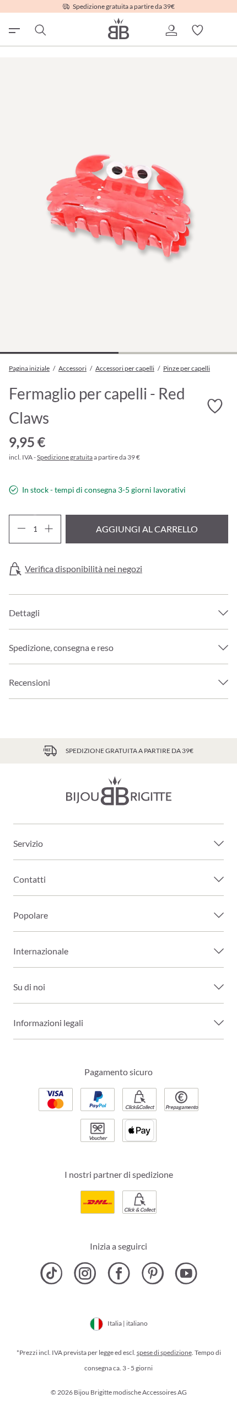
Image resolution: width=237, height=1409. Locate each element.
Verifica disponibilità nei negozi (83, 569)
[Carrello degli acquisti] (224, 30)
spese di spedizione (164, 1352)
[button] (171, 30)
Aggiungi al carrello (147, 529)
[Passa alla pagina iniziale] (118, 28)
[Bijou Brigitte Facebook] (118, 1273)
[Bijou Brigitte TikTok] (51, 1273)
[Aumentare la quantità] (48, 529)
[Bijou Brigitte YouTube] (186, 1273)
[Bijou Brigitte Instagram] (85, 1273)
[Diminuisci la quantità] (21, 529)
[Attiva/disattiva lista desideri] (215, 406)
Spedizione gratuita (65, 457)
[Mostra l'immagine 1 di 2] (59, 353)
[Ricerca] (39, 30)
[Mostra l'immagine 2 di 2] (177, 353)
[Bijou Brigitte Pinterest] (152, 1273)
